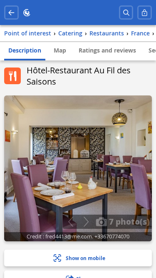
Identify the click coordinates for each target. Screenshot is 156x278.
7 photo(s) (128, 221)
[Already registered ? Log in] (144, 12)
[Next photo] (86, 221)
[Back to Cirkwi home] (27, 13)
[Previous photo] (70, 221)
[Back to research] (11, 12)
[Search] (126, 12)
